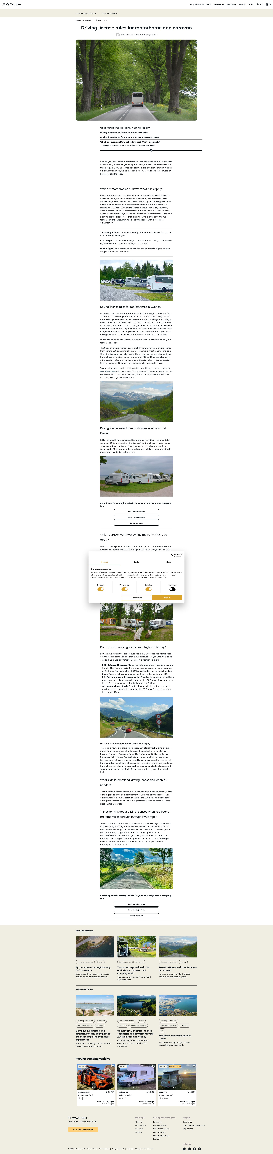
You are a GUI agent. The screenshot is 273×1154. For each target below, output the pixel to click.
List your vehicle (197, 4)
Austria (141, 1021)
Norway (100, 962)
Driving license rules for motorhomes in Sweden (124, 132)
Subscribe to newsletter (83, 1129)
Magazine (231, 4)
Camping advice (108, 13)
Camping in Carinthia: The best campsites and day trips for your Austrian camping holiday (135, 1033)
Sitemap (130, 1149)
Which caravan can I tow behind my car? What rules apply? (130, 142)
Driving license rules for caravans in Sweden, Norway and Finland (128, 145)
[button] (259, 4)
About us (138, 1122)
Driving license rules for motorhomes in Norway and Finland (130, 137)
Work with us (140, 1125)
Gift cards (139, 1129)
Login (250, 4)
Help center (219, 4)
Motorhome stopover (85, 1026)
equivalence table (107, 371)
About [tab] (168, 562)
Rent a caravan (136, 523)
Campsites (101, 1021)
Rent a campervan (136, 517)
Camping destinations (85, 13)
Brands (156, 1139)
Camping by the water (168, 1026)
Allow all (167, 598)
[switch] (124, 589)
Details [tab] (136, 562)
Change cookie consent (144, 1149)
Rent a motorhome (136, 511)
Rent (209, 4)
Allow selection (136, 598)
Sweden (100, 1026)
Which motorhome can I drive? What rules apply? (125, 128)
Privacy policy (104, 1149)
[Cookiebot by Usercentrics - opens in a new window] (172, 555)
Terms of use (92, 1149)
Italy (162, 1030)
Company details (118, 1149)
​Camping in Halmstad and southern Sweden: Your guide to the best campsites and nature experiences (93, 1035)
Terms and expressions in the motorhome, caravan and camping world (133, 970)
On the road (139, 962)
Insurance (157, 1122)
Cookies (138, 1132)
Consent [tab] (104, 562)
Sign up (242, 4)
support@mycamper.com (194, 1125)
